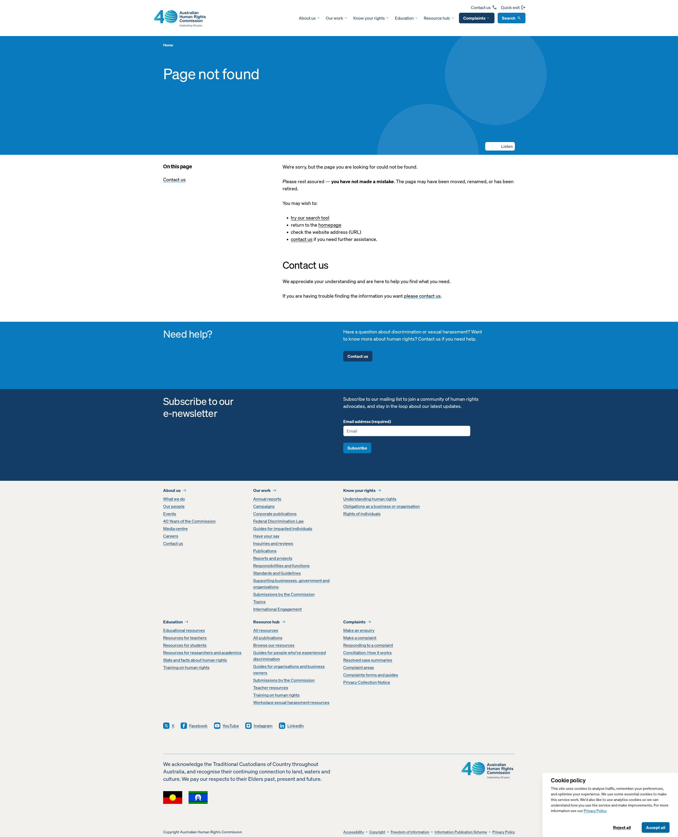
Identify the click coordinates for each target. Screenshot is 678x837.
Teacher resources (270, 687)
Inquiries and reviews (273, 543)
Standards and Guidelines (277, 573)
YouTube (230, 726)
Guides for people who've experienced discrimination (289, 655)
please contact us (422, 296)
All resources (265, 630)
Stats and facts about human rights (195, 660)
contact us (302, 239)
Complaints (474, 18)
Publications (264, 551)
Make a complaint (359, 638)
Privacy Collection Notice (366, 682)
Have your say (266, 536)
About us (307, 18)
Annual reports (267, 499)
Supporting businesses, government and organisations (291, 583)
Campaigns (264, 506)
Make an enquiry (358, 630)
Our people (174, 506)
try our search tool (310, 218)
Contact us (481, 7)
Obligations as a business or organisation (381, 506)
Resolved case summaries (367, 660)
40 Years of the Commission (189, 521)
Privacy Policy (595, 811)
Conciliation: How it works (367, 652)
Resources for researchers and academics (202, 652)
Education (404, 18)
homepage (329, 225)
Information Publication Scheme (461, 832)
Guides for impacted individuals (282, 528)
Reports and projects (272, 558)
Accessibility (353, 832)
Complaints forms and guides (370, 675)
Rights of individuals (362, 513)
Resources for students (185, 645)
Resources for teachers (185, 638)
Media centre (175, 528)
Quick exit (510, 7)
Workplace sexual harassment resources (291, 702)
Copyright (377, 832)
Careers (170, 536)
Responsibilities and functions (281, 565)
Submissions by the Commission (284, 594)
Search (508, 18)
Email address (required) (367, 421)
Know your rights (369, 18)
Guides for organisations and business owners (289, 669)
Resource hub (437, 18)
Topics (259, 601)
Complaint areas (358, 667)
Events (169, 513)
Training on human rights (186, 667)
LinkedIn (295, 726)
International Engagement (277, 609)
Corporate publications (275, 513)
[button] (500, 146)
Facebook (198, 726)
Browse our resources (274, 645)
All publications (267, 638)
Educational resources (184, 630)
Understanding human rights (369, 499)
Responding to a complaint (368, 645)
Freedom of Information (410, 832)
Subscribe (357, 447)
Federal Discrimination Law (278, 521)
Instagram (263, 726)
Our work (334, 18)
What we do (174, 499)
